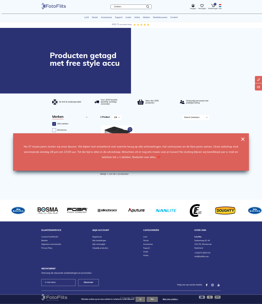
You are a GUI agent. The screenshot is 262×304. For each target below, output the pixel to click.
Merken (146, 18)
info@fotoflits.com (201, 257)
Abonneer (88, 282)
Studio (95, 18)
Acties (137, 18)
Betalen (44, 241)
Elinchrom (62, 130)
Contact (174, 18)
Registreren (97, 237)
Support (119, 18)
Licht (86, 18)
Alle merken (62, 124)
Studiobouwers (160, 18)
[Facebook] (206, 285)
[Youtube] (219, 285)
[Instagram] (212, 285)
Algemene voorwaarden (51, 244)
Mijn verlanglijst (98, 244)
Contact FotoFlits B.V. (50, 237)
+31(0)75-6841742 (202, 253)
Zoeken (147, 7)
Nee (152, 299)
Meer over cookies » (170, 299)
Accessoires (106, 18)
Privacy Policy (46, 248)
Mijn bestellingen (99, 241)
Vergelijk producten (100, 248)
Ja (140, 299)
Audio (128, 18)
